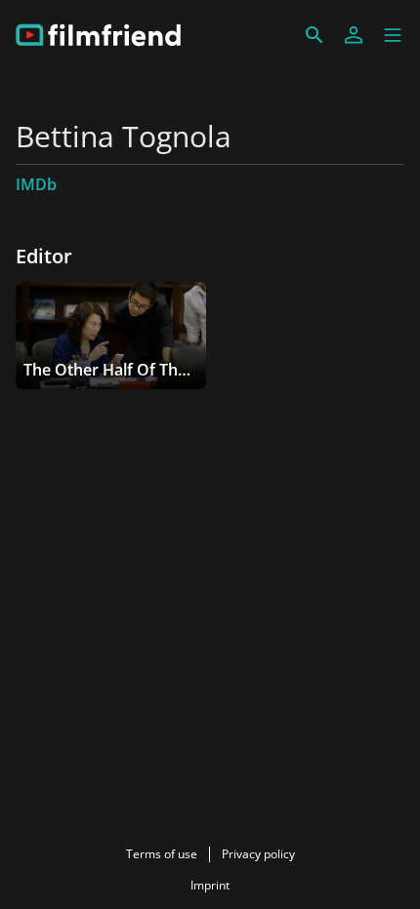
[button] (392, 35)
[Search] (314, 35)
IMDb (36, 184)
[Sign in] (353, 35)
